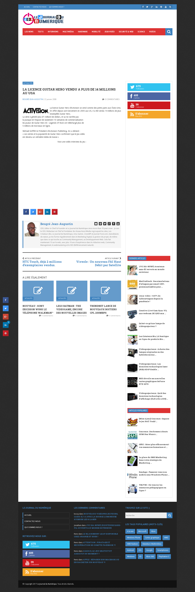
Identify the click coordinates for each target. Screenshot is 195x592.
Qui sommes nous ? (56, 7)
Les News (29, 31)
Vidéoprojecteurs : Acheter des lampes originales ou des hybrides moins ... (154, 352)
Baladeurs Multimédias (152, 544)
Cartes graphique (152, 538)
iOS (140, 550)
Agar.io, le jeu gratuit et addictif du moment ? (93, 552)
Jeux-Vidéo (109, 31)
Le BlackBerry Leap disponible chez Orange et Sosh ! (96, 535)
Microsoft (142, 531)
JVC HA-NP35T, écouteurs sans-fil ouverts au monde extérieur (151, 269)
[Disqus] (72, 357)
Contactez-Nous (39, 7)
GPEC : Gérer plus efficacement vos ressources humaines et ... (154, 446)
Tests (41, 31)
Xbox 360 (150, 556)
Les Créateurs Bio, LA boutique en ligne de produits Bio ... (154, 337)
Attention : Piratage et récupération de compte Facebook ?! (94, 544)
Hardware (83, 31)
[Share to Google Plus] (40, 213)
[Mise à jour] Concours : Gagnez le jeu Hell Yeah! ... (154, 420)
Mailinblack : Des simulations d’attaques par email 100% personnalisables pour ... (154, 284)
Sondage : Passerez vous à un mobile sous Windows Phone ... (154, 473)
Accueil (27, 7)
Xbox (153, 531)
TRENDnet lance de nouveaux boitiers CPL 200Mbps (103, 309)
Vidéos (152, 31)
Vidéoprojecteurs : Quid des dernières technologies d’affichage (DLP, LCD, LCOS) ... (153, 396)
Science (141, 31)
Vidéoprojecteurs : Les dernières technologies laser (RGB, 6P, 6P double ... (153, 367)
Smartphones (162, 550)
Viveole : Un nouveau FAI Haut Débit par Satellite (98, 263)
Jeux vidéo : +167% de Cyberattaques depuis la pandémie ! (151, 298)
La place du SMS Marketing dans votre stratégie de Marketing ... (153, 460)
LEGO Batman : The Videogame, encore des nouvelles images (71, 309)
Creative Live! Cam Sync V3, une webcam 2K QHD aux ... (153, 312)
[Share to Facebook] (26, 213)
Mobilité (96, 31)
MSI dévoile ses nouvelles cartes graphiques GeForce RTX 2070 (152, 381)
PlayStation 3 (164, 556)
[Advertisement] (97, 57)
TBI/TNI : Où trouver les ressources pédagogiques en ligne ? (152, 488)
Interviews (53, 31)
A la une (130, 531)
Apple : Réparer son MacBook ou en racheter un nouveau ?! (96, 561)
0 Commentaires (112, 99)
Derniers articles (137, 258)
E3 (140, 556)
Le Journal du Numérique (47, 584)
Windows (131, 556)
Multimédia (68, 31)
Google (149, 550)
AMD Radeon (132, 544)
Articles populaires (138, 410)
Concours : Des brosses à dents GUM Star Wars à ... (153, 433)
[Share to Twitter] (33, 213)
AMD (166, 538)
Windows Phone (133, 538)
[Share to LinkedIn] (47, 213)
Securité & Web (126, 31)
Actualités (28, 83)
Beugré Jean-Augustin (33, 99)
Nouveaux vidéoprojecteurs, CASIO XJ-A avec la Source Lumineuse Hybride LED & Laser (96, 516)
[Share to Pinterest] (55, 213)
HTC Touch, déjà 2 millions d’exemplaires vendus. (42, 263)
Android (130, 550)
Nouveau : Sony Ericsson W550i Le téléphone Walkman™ (38, 309)
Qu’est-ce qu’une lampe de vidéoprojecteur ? (152, 325)
